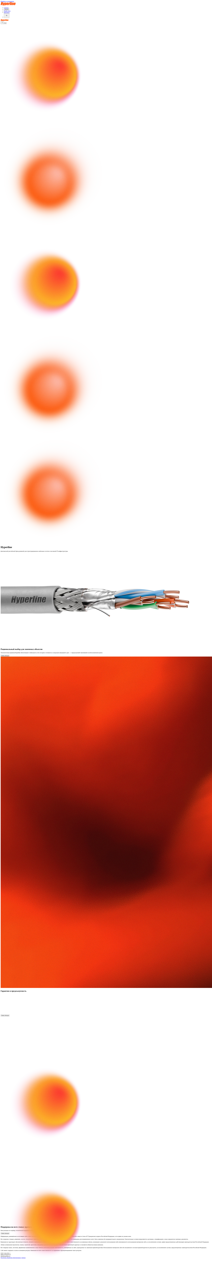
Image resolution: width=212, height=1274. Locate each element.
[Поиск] (6, 15)
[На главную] (8, 5)
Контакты (7, 12)
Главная (6, 7)
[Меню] (5, 23)
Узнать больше (5, 655)
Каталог (7, 9)
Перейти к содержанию (7, 1)
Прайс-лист (7, 11)
